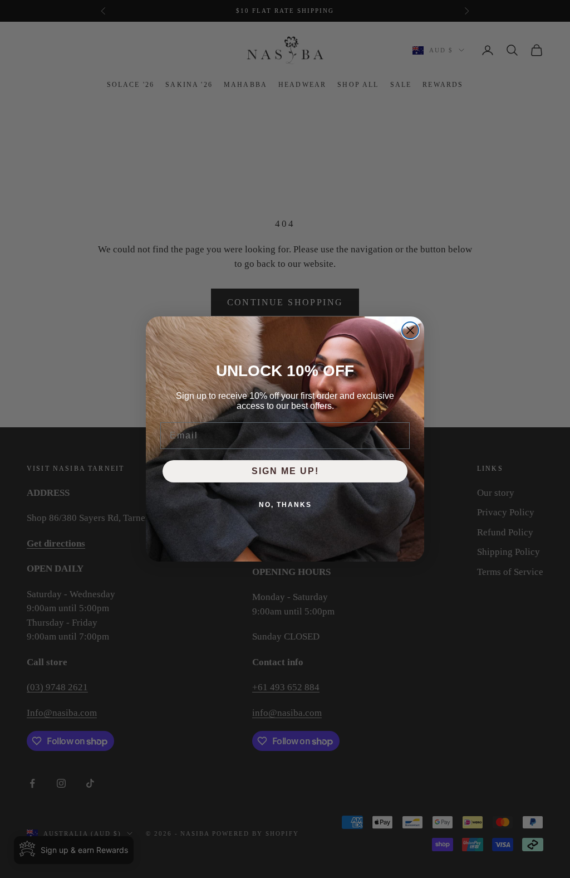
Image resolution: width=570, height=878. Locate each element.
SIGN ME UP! (285, 471)
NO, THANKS (285, 505)
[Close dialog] (410, 330)
